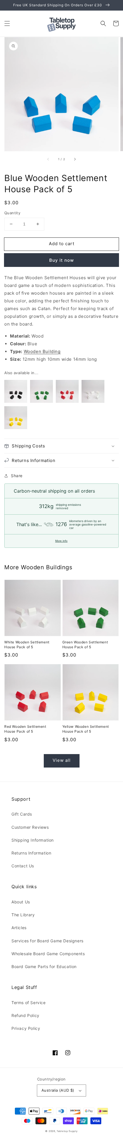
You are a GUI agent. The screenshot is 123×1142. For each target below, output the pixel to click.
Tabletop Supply (67, 1131)
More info (61, 540)
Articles (19, 927)
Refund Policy (25, 1015)
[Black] (15, 392)
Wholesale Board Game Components (48, 953)
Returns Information (31, 852)
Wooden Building (42, 351)
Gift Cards (21, 814)
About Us (20, 901)
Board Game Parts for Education (44, 966)
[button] (7, 23)
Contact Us (22, 865)
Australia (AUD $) (57, 1090)
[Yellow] (15, 418)
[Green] (41, 392)
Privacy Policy (25, 1028)
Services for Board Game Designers (47, 940)
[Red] (67, 392)
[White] (93, 392)
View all (62, 760)
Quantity (12, 213)
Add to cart (61, 243)
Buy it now (61, 260)
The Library (23, 914)
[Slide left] (48, 159)
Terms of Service (28, 1002)
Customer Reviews (30, 827)
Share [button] (17, 475)
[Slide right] (74, 159)
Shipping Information (32, 840)
